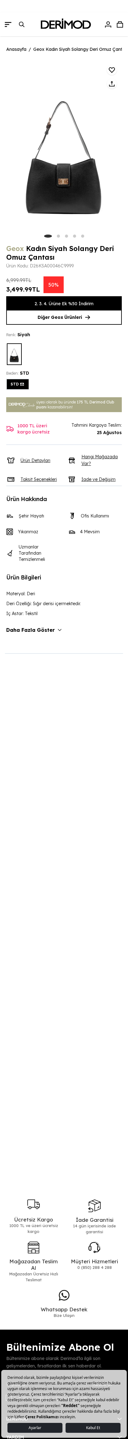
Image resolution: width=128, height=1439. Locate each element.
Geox (15, 248)
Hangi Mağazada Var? (99, 460)
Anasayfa (16, 49)
